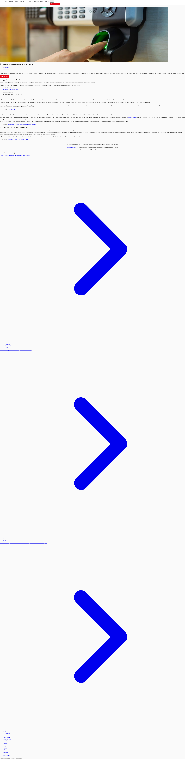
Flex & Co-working (38, 1)
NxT (30, 1)
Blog (6, 1)
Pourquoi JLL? (23, 1)
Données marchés (13, 1)
